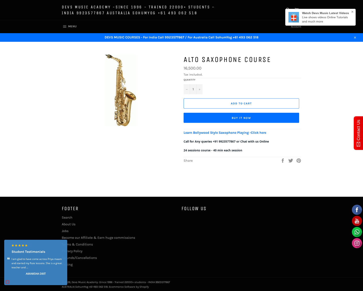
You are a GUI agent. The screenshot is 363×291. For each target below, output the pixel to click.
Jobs (65, 231)
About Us (68, 224)
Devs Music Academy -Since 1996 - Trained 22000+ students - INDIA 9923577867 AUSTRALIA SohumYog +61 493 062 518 (138, 10)
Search (67, 217)
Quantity (189, 79)
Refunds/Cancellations (79, 258)
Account (296, 26)
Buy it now (241, 117)
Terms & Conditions (77, 244)
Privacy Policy (72, 251)
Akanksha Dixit (36, 274)
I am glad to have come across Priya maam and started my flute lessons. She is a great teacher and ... (37, 263)
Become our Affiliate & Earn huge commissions (98, 238)
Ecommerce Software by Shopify (129, 286)
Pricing (67, 264)
